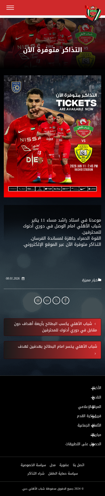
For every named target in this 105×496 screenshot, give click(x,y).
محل (53, 465)
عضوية (64, 465)
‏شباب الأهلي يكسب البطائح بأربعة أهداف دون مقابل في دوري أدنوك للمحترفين (55, 327)
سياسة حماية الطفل (63, 473)
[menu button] (10, 7)
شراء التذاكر (36, 473)
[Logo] (91, 12)
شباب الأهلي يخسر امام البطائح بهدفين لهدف (57, 346)
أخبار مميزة (90, 280)
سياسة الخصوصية (33, 465)
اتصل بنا (78, 465)
